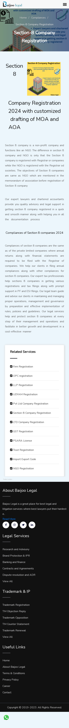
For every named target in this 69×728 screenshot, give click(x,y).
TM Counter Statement (16, 624)
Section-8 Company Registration (32, 413)
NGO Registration (23, 468)
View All (8, 581)
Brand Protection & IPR (16, 556)
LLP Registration (23, 385)
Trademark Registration (16, 605)
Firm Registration (23, 366)
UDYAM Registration (25, 394)
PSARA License (22, 441)
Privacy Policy (11, 680)
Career (6, 686)
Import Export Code (24, 459)
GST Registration (23, 431)
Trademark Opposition (15, 618)
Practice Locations (7, 479)
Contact (7, 692)
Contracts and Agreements (18, 568)
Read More (9, 519)
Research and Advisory (16, 549)
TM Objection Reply (14, 611)
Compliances (38, 18)
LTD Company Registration (28, 422)
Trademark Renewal (14, 630)
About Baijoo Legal (14, 667)
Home (23, 18)
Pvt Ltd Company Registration (30, 404)
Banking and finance (14, 562)
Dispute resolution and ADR (19, 575)
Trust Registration (23, 450)
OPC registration (22, 376)
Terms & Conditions (14, 673)
